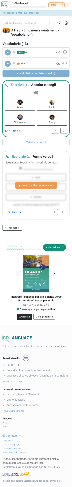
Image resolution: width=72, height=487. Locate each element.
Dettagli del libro (44, 316)
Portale (6, 423)
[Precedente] (18, 273)
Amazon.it (24, 316)
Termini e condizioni (12, 448)
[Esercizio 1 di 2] (15, 249)
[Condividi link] (58, 22)
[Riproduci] (8, 52)
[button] (66, 22)
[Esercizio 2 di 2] (33, 249)
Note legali (8, 440)
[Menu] (68, 4)
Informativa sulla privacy (14, 452)
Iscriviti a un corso (12, 381)
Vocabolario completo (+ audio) (36, 73)
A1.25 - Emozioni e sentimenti (21, 23)
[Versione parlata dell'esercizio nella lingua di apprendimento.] (65, 52)
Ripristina (17, 130)
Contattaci (12, 436)
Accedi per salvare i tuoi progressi (21, 13)
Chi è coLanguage (11, 444)
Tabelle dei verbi (36, 142)
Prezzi (5, 426)
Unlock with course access (37, 185)
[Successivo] (53, 273)
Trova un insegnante (13, 411)
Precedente (13, 227)
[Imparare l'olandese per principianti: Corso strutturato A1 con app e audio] (36, 273)
